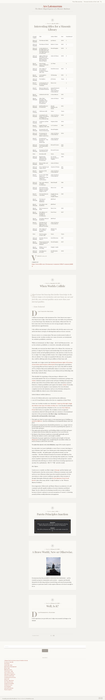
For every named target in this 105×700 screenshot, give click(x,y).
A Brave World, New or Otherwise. (52, 552)
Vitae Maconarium (77, 1)
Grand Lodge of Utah (8, 665)
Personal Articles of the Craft (91, 1)
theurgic (57, 470)
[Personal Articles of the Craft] (102, 698)
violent (34, 380)
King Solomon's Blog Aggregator (10, 666)
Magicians (34, 439)
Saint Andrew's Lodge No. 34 (9, 674)
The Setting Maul (7, 686)
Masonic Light (7, 668)
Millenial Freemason (8, 669)
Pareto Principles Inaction (52, 514)
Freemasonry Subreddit (8, 662)
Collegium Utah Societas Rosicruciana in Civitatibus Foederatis (16, 660)
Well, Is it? (52, 606)
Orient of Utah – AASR (8, 671)
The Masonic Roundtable (9, 683)
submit (65, 384)
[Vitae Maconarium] (99, 698)
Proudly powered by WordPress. (9, 698)
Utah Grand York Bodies (8, 688)
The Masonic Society (8, 685)
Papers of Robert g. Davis (9, 672)
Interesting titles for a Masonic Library (52, 27)
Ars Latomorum (52, 6)
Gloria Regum (7, 663)
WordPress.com (30, 698)
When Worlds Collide (52, 286)
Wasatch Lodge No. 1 (8, 689)
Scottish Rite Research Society (10, 677)
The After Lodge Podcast (9, 680)
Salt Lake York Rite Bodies (9, 675)
